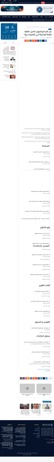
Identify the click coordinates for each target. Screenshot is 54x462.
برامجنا (41, 17)
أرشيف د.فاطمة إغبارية (6, 17)
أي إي (46, 371)
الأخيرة (13, 43)
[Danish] (10, 0)
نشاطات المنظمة (35, 17)
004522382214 (47, 439)
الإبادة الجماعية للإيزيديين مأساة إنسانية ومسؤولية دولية (48, 411)
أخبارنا (39, 432)
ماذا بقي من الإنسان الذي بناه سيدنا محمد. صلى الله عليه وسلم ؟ (5, 66)
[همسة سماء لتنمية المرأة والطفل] (44, 9)
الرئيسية (50, 17)
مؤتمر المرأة (24, 17)
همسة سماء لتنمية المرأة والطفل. (32, 453)
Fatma (49, 37)
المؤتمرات (38, 435)
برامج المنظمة (37, 428)
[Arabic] (16, 0)
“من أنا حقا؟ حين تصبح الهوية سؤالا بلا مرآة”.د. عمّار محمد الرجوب (9, 72)
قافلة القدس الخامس (36, 433)
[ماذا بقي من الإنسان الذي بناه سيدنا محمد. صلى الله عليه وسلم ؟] (13, 66)
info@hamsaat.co (50, 443)
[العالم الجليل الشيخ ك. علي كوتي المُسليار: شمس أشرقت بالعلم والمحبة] (13, 58)
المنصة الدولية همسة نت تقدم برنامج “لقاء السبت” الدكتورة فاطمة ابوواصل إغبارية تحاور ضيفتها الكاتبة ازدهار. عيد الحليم (35, 412)
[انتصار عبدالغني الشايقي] (13, 77)
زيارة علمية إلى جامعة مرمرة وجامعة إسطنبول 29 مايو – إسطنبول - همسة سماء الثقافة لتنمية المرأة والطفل (7, 436)
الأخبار (29, 17)
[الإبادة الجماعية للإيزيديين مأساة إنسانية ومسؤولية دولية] (47, 406)
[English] (4, 0)
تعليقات (5, 43)
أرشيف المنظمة (15, 17)
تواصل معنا (38, 437)
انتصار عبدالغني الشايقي (6, 76)
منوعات (47, 27)
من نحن (46, 17)
